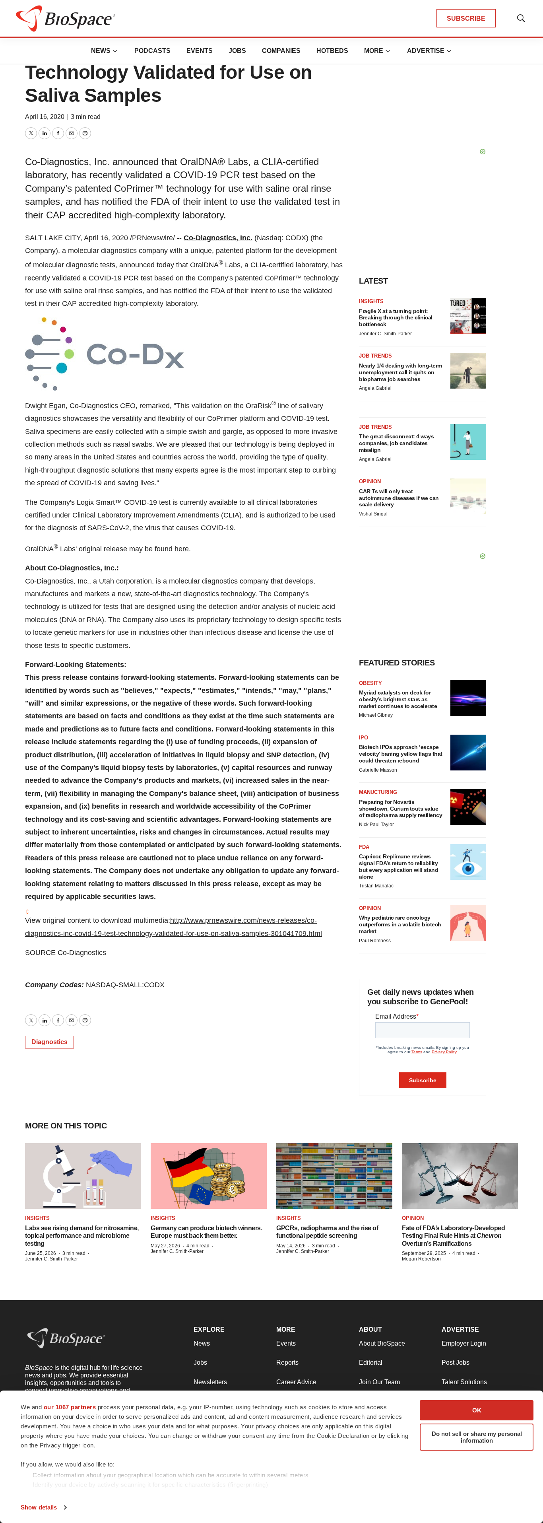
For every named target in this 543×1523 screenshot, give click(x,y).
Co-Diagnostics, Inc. (218, 238)
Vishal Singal (373, 514)
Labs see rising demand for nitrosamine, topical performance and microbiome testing (82, 1236)
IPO (363, 738)
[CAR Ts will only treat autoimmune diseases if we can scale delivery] (468, 496)
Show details (39, 1507)
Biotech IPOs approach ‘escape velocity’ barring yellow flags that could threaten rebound (400, 754)
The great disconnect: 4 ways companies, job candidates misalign (396, 443)
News (101, 50)
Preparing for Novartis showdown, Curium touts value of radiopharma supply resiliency (400, 809)
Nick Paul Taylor (376, 824)
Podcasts (152, 50)
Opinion (370, 481)
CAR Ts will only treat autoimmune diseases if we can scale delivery (399, 498)
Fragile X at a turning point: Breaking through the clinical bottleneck (395, 318)
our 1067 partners (70, 1407)
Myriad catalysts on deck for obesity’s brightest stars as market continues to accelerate (398, 699)
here (182, 549)
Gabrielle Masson (378, 770)
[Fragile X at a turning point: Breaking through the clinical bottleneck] (468, 316)
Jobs (237, 50)
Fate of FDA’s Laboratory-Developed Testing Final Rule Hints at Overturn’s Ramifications (453, 1236)
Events (199, 50)
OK (476, 1410)
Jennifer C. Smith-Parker (385, 333)
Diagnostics (49, 1042)
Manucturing (378, 792)
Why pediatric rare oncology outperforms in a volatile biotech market (400, 924)
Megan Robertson (421, 1259)
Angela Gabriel (375, 388)
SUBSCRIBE (466, 18)
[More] (115, 51)
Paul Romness (375, 940)
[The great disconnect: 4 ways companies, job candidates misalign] (468, 442)
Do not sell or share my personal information (477, 1437)
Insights (371, 301)
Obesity (370, 683)
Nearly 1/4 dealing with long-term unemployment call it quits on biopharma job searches (400, 372)
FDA (364, 847)
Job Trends (375, 356)
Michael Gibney (376, 715)
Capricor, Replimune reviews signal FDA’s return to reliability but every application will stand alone (398, 866)
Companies (281, 50)
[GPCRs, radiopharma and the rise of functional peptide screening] (334, 1176)
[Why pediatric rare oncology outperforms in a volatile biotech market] (468, 923)
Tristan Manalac (376, 886)
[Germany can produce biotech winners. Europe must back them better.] (209, 1176)
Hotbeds (332, 50)
